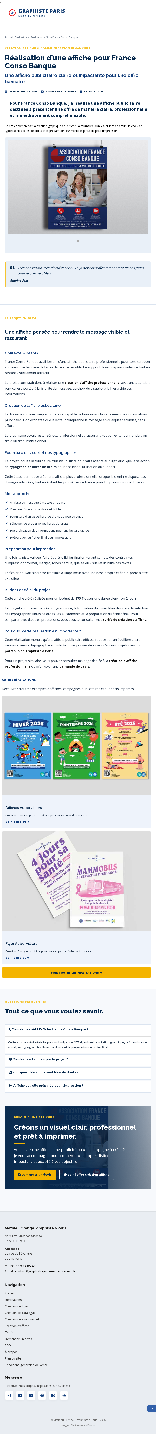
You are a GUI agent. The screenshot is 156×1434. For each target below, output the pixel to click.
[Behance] (53, 1395)
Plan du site (13, 1358)
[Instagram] (9, 1395)
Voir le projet (16, 822)
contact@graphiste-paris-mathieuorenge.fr (45, 1271)
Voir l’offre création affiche (88, 1175)
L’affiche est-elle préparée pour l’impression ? (47, 1085)
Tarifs (9, 1332)
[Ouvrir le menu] (147, 14)
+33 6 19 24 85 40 (22, 1266)
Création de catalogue (20, 1313)
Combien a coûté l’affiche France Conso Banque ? (49, 1029)
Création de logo (16, 1306)
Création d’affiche (17, 1326)
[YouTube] (20, 1395)
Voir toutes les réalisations (75, 972)
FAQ (8, 1345)
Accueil (9, 37)
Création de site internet (22, 1319)
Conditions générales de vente (26, 1365)
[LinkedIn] (31, 1395)
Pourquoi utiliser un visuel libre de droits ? (45, 1072)
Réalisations (22, 37)
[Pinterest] (42, 1395)
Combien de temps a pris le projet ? (40, 1059)
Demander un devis (36, 1175)
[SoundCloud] (64, 1395)
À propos (11, 1352)
